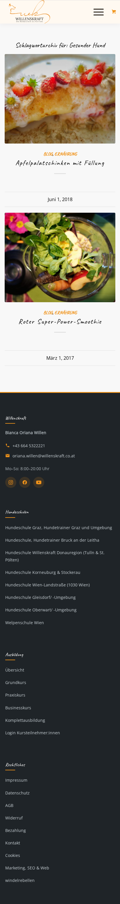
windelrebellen (20, 880)
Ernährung (65, 154)
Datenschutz (17, 793)
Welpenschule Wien (24, 622)
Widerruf (14, 818)
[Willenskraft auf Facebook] (24, 482)
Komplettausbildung (25, 720)
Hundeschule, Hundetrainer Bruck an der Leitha (52, 540)
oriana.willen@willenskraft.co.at (44, 456)
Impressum (16, 780)
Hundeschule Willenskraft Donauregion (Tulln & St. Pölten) (55, 556)
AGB (9, 805)
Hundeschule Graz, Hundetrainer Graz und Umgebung (58, 527)
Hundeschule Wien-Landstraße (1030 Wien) (47, 585)
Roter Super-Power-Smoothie (60, 321)
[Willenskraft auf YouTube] (38, 482)
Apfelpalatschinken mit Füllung (60, 162)
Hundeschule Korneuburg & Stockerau (42, 572)
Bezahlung (15, 830)
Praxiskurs (15, 695)
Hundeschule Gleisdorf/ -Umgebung (40, 597)
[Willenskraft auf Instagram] (10, 482)
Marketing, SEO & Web (27, 868)
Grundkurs (15, 682)
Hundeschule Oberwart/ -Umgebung (41, 610)
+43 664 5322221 (29, 445)
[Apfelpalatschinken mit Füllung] (60, 99)
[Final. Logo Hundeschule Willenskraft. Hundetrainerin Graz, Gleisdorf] (50, 12)
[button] (98, 12)
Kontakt (12, 843)
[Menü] (96, 12)
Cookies (12, 855)
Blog (47, 154)
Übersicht (14, 670)
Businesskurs (18, 707)
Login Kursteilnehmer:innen (32, 732)
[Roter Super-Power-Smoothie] (60, 257)
